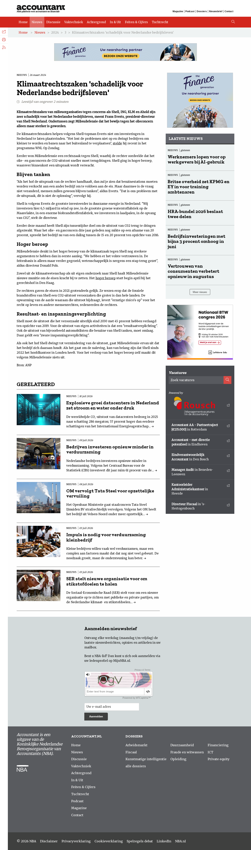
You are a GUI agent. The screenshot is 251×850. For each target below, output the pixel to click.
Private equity (218, 759)
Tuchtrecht (160, 22)
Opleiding (178, 759)
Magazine (178, 11)
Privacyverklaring (76, 841)
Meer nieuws (200, 292)
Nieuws (37, 22)
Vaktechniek (73, 22)
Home (23, 22)
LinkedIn (164, 841)
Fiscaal (131, 752)
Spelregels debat (140, 841)
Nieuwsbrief (215, 11)
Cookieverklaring (109, 841)
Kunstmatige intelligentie (146, 759)
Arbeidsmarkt (136, 745)
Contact (229, 11)
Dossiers (202, 11)
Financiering (218, 745)
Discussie (53, 22)
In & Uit (115, 22)
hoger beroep (105, 278)
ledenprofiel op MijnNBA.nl (109, 661)
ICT (210, 752)
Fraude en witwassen (187, 752)
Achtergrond (96, 22)
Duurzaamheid (182, 745)
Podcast (190, 11)
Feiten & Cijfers (136, 22)
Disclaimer (49, 841)
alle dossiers (136, 766)
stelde (117, 143)
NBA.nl (180, 841)
